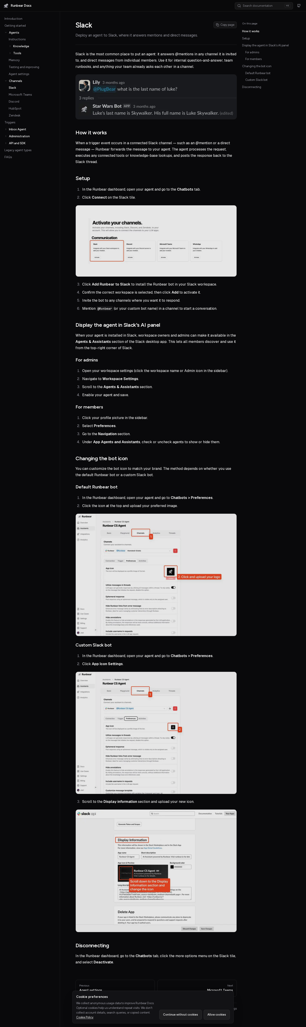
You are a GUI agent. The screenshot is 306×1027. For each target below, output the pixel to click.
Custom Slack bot (256, 80)
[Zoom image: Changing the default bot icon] (156, 575)
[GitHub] (298, 5)
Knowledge (21, 46)
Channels (15, 81)
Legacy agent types (17, 150)
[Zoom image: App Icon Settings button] (156, 733)
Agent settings (19, 74)
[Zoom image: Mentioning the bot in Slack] (156, 96)
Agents (14, 32)
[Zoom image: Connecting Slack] (156, 241)
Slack (12, 87)
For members (253, 59)
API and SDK (17, 143)
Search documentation (266, 5)
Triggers (9, 122)
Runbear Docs (21, 6)
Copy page (227, 24)
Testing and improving (24, 67)
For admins (252, 52)
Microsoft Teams (20, 94)
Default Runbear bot (257, 73)
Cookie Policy (84, 1017)
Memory (14, 60)
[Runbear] (6, 5)
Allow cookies (216, 1014)
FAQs (8, 157)
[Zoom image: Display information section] (156, 870)
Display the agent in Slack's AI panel (265, 45)
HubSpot (15, 108)
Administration (19, 136)
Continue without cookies (180, 1014)
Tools (17, 53)
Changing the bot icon (257, 66)
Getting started (15, 25)
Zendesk (14, 115)
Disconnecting (251, 87)
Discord (14, 101)
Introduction (13, 18)
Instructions (17, 39)
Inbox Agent (17, 129)
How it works (250, 31)
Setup (246, 38)
